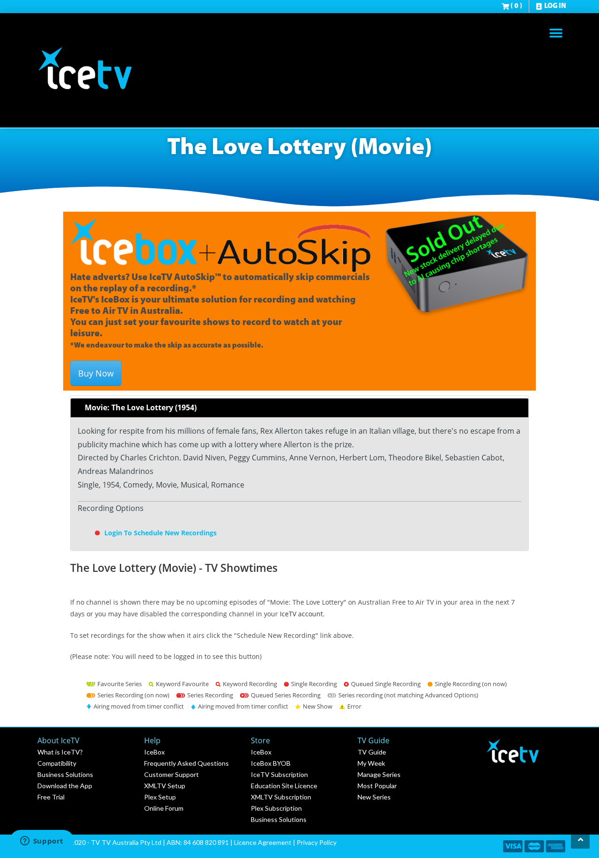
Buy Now (96, 373)
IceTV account (301, 613)
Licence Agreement (263, 842)
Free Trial (51, 797)
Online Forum (163, 808)
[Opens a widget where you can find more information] (41, 841)
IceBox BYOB (271, 763)
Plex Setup (160, 797)
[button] (555, 33)
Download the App (64, 786)
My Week (371, 763)
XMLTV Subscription (281, 797)
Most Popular (377, 786)
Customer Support (171, 774)
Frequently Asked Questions (186, 763)
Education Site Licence (284, 786)
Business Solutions (65, 774)
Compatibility (56, 763)
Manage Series (379, 774)
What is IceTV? (60, 752)
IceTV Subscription (279, 774)
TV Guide (372, 752)
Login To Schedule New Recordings (159, 532)
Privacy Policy (316, 842)
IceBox (154, 752)
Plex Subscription (276, 808)
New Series (374, 797)
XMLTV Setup (164, 786)
